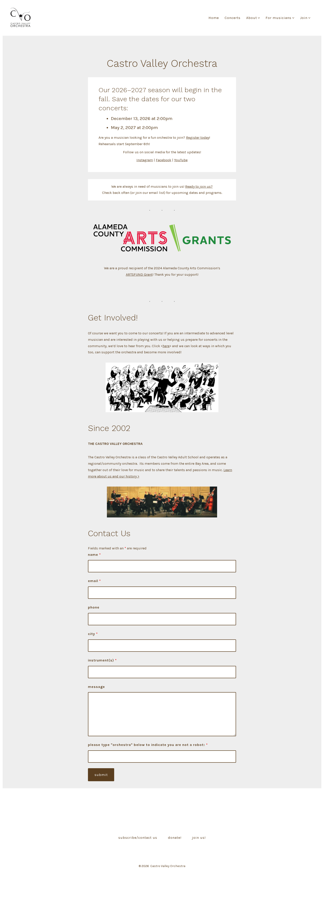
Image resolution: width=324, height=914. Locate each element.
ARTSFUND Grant (139, 274)
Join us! (199, 837)
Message (96, 687)
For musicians (278, 18)
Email (94, 581)
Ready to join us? (199, 186)
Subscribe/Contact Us (137, 837)
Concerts (232, 18)
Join (303, 18)
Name (94, 555)
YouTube (181, 160)
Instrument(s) (102, 660)
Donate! (174, 837)
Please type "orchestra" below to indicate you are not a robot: (148, 745)
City (93, 634)
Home (214, 18)
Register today (197, 137)
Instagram (144, 160)
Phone (93, 607)
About (251, 18)
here (166, 346)
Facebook (163, 160)
